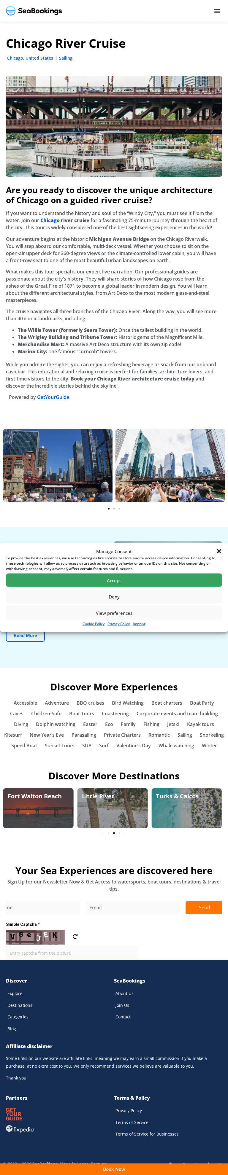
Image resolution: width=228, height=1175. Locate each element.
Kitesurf (13, 735)
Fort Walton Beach (35, 796)
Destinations (19, 1005)
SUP (86, 745)
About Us (124, 993)
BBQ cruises (90, 703)
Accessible (25, 703)
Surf (104, 745)
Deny (114, 596)
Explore (14, 993)
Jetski (173, 724)
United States (39, 58)
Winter (209, 745)
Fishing (151, 724)
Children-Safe (46, 713)
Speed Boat (24, 745)
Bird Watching (128, 703)
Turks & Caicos (177, 796)
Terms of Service (131, 1122)
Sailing (65, 58)
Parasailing (84, 735)
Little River (98, 796)
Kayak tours (200, 724)
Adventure (57, 703)
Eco (109, 724)
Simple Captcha (22, 924)
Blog (11, 1028)
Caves (16, 713)
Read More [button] (25, 635)
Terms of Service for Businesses (147, 1134)
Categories (17, 1017)
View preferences (114, 613)
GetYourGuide (53, 397)
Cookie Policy (93, 623)
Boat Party (202, 703)
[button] (219, 551)
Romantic (159, 735)
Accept (114, 580)
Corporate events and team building (177, 713)
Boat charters (166, 703)
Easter (90, 724)
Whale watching (176, 745)
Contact (123, 1017)
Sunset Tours (60, 745)
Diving (21, 724)
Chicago (15, 58)
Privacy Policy (118, 623)
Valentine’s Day (133, 745)
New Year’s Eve (47, 735)
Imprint (139, 623)
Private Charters (122, 735)
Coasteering (115, 713)
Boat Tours (81, 713)
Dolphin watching (55, 724)
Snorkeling (212, 735)
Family (128, 724)
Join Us (122, 1005)
